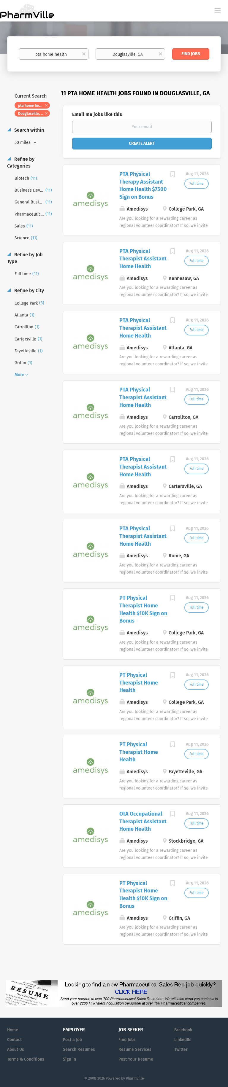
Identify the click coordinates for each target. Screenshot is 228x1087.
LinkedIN (182, 1039)
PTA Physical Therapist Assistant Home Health (143, 259)
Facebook (183, 1029)
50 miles (23, 142)
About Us (15, 1049)
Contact (14, 1039)
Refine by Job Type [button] (25, 258)
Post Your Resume (135, 1059)
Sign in (69, 1059)
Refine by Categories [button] (20, 162)
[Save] (172, 175)
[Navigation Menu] (218, 10)
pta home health (32, 106)
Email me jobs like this (97, 114)
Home (12, 1029)
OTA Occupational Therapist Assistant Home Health (143, 821)
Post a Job (72, 1039)
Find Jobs (190, 53)
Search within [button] (28, 130)
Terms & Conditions (25, 1059)
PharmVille (135, 1078)
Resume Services (134, 1049)
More (19, 374)
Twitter (181, 1049)
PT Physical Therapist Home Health (138, 682)
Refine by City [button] (28, 290)
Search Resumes (79, 1049)
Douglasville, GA (31, 114)
